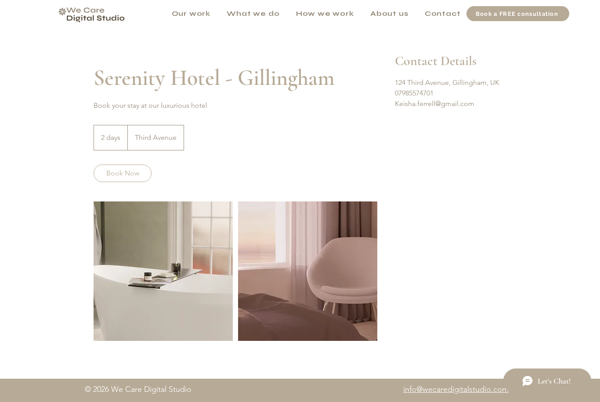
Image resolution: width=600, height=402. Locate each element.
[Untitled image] (163, 271)
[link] (123, 173)
